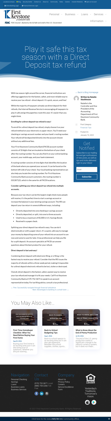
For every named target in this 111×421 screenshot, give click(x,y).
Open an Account (91, 2)
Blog (19, 2)
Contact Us (37, 2)
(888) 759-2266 (41, 386)
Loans (13, 384)
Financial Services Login (30, 6)
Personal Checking (19, 379)
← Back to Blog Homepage (86, 92)
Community (54, 2)
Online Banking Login (12, 6)
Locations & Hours (9, 2)
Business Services (18, 389)
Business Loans (17, 387)
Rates (61, 2)
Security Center (27, 2)
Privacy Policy (64, 382)
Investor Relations (77, 2)
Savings (14, 382)
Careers (67, 2)
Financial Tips (85, 128)
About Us (45, 2)
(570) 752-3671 (41, 383)
